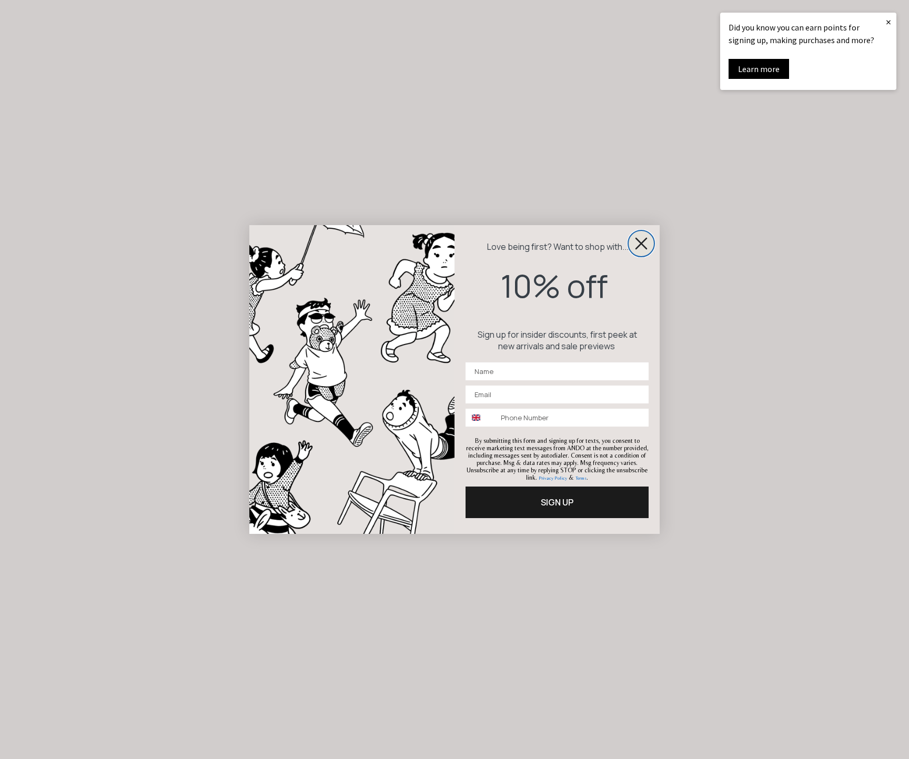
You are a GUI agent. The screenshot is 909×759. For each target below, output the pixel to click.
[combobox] (481, 417)
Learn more (759, 69)
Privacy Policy (553, 478)
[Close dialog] (641, 243)
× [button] (888, 21)
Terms (581, 478)
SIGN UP (557, 502)
